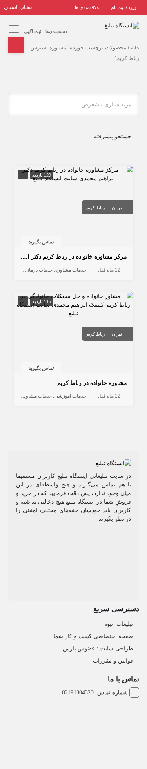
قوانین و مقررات (113, 660)
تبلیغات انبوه (118, 624)
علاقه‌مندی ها (88, 7)
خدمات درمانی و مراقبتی (27, 270)
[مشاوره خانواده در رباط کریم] (74, 304)
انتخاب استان (20, 7)
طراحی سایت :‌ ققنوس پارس (98, 648)
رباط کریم (95, 207)
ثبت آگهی (32, 31)
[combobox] (74, 104)
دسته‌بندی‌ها (56, 31)
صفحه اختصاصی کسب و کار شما (93, 636)
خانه (135, 48)
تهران (117, 207)
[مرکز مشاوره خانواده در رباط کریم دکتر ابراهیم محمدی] (74, 173)
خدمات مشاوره (70, 270)
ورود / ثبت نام (124, 7)
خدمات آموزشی (70, 396)
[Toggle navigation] (13, 29)
